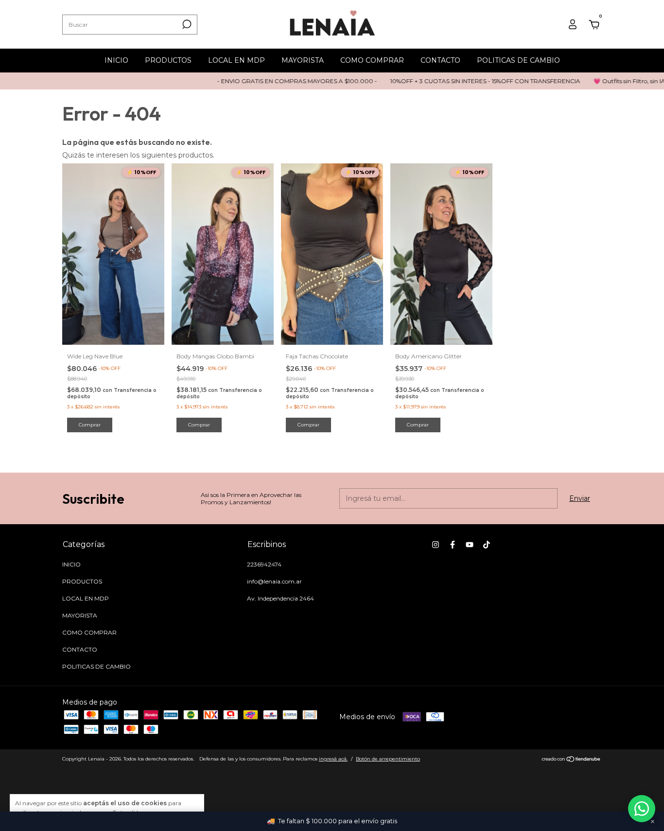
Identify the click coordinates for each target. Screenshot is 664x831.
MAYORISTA (302, 60)
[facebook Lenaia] (452, 544)
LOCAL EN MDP (236, 60)
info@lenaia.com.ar (274, 581)
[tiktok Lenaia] (486, 544)
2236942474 (264, 564)
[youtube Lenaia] (469, 544)
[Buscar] (186, 24)
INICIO (116, 60)
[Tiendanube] (571, 760)
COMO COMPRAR (372, 60)
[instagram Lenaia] (435, 544)
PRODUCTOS (168, 60)
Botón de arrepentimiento (388, 759)
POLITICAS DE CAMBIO (518, 60)
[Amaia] (641, 808)
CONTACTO (440, 60)
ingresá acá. (333, 759)
